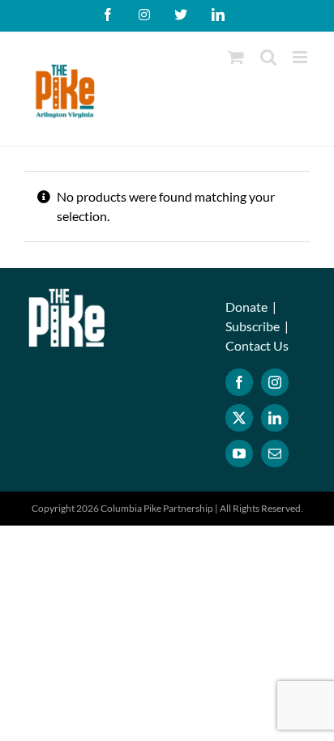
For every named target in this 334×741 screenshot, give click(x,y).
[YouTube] (239, 453)
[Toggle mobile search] (268, 57)
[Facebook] (239, 382)
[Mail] (275, 453)
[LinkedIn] (275, 418)
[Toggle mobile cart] (236, 57)
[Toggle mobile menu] (301, 57)
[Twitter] (239, 418)
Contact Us (257, 345)
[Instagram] (275, 382)
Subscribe (252, 326)
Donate (246, 306)
